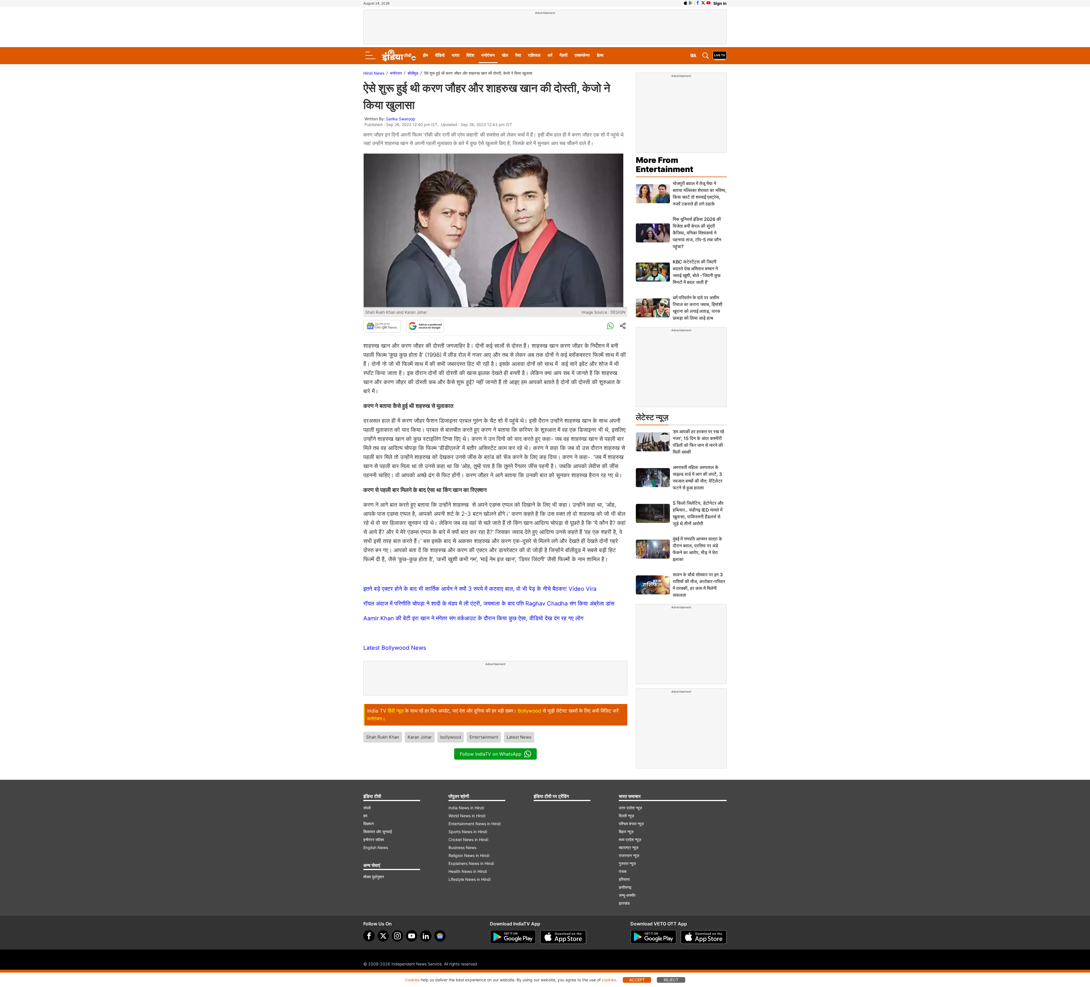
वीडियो (440, 55)
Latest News (519, 737)
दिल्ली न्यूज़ (626, 815)
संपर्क (367, 807)
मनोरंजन (488, 55)
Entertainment (483, 737)
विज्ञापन (368, 823)
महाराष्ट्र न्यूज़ (628, 847)
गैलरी (563, 55)
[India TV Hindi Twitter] (703, 3)
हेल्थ (600, 55)
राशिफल (534, 55)
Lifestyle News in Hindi (469, 879)
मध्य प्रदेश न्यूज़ (630, 839)
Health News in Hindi (467, 871)
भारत (455, 55)
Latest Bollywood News (394, 647)
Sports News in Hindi (467, 831)
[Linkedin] (425, 936)
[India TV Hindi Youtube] (708, 3)
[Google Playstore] (513, 937)
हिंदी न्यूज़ (396, 711)
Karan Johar (420, 737)
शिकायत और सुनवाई (377, 831)
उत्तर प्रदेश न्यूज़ (630, 807)
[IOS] (685, 3)
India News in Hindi (466, 807)
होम (425, 55)
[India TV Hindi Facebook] (698, 3)
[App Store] (563, 937)
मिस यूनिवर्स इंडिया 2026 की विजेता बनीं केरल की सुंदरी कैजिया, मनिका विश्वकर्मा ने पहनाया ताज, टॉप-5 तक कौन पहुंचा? (697, 232)
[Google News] (382, 326)
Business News (462, 847)
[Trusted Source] (425, 326)
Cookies (412, 979)
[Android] (691, 3)
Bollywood (529, 711)
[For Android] (653, 937)
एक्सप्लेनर (582, 55)
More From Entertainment (664, 164)
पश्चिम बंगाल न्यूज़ (631, 823)
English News (375, 847)
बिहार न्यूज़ (626, 831)
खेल (505, 55)
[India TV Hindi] (399, 55)
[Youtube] (411, 936)
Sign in (720, 3)
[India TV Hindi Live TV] (720, 55)
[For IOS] (704, 937)
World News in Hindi (466, 815)
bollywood (450, 737)
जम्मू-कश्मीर (627, 895)
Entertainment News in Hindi (474, 823)
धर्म (550, 55)
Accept (637, 979)
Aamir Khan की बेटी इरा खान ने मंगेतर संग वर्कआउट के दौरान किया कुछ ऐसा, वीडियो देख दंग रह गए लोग (473, 618)
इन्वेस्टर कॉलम (373, 839)
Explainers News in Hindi (471, 863)
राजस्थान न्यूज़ (629, 855)
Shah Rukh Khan (382, 737)
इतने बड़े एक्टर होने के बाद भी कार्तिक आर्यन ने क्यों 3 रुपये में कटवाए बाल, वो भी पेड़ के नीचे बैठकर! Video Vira (479, 588)
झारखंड (624, 903)
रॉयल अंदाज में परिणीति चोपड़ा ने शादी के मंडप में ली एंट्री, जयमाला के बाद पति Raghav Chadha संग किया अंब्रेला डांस (488, 603)
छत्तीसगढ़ (625, 887)
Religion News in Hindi (468, 855)
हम (365, 815)
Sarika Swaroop (400, 118)
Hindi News (373, 73)
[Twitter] (383, 936)
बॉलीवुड (413, 73)
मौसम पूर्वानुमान (373, 876)
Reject (671, 979)
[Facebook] (369, 936)
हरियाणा (624, 879)
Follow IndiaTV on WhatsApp (490, 754)
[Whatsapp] (610, 326)
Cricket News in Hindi (468, 839)
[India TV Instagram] (397, 936)
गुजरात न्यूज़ (627, 863)
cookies (609, 979)
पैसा (518, 55)
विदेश (470, 55)
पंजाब (622, 871)
